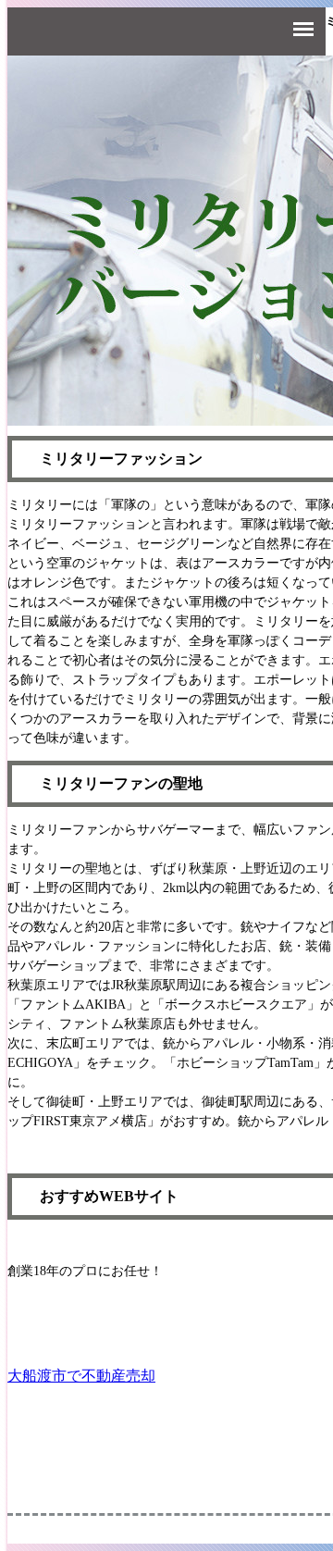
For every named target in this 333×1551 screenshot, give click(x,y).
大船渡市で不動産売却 (81, 1375)
